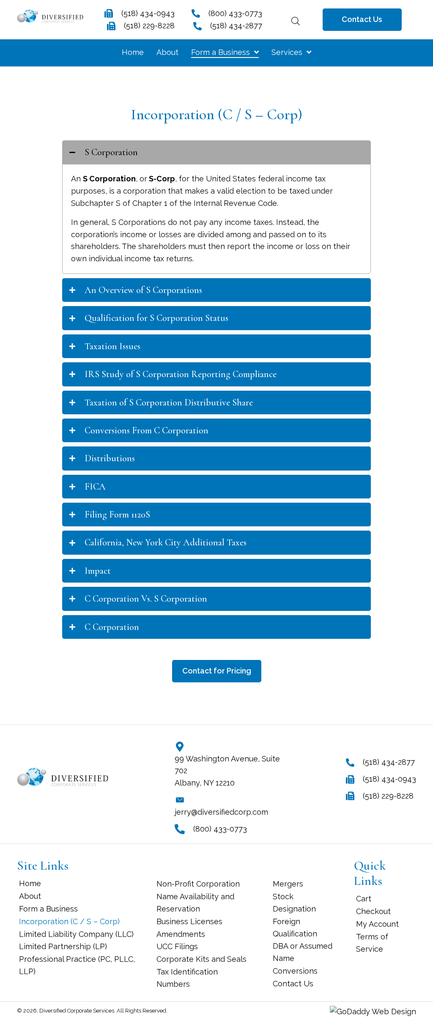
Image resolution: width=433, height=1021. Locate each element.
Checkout (373, 911)
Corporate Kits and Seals (201, 959)
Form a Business (48, 908)
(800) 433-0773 (235, 13)
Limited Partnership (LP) (63, 946)
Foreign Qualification (295, 927)
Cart (363, 898)
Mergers (288, 883)
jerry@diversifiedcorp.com (221, 811)
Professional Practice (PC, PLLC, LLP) (77, 965)
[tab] (216, 152)
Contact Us (293, 983)
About (30, 896)
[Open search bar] (295, 20)
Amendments (180, 934)
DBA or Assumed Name (302, 952)
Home (30, 883)
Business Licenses (189, 921)
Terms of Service (372, 942)
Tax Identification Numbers (187, 977)
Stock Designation (294, 902)
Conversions (295, 970)
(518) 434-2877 (236, 25)
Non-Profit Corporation (198, 883)
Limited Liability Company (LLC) (76, 934)
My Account (377, 924)
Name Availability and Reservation (195, 902)
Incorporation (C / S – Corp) (69, 921)
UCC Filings (177, 946)
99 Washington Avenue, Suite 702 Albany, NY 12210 (227, 771)
